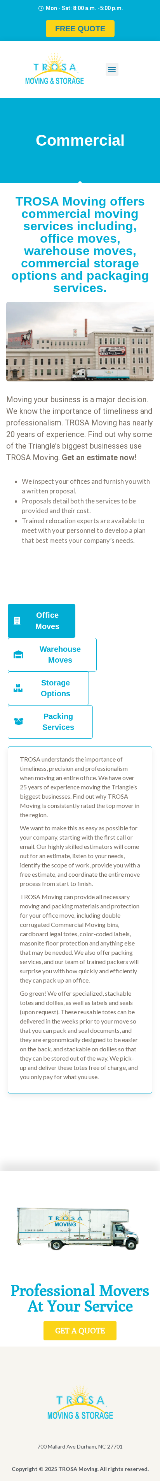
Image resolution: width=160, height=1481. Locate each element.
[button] (112, 69)
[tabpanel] (80, 919)
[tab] (41, 621)
